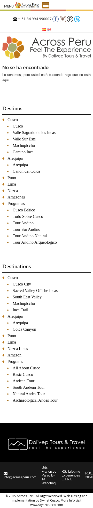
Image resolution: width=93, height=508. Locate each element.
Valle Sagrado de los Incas (34, 132)
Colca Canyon (24, 329)
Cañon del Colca (26, 171)
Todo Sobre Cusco (28, 216)
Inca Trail (20, 310)
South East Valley (27, 297)
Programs (15, 361)
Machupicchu (24, 145)
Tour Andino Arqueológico (35, 242)
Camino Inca (23, 152)
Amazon (14, 355)
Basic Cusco (23, 374)
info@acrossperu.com (20, 477)
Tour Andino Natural (30, 236)
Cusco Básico (24, 210)
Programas (16, 203)
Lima (11, 184)
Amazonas (16, 197)
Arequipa (15, 158)
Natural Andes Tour (29, 394)
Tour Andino (23, 223)
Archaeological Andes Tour (35, 400)
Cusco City (22, 284)
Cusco (12, 119)
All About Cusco (26, 368)
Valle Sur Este (24, 139)
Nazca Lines (17, 348)
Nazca (12, 190)
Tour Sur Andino (26, 229)
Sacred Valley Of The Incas (35, 290)
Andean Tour (23, 381)
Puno (11, 178)
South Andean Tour (29, 387)
